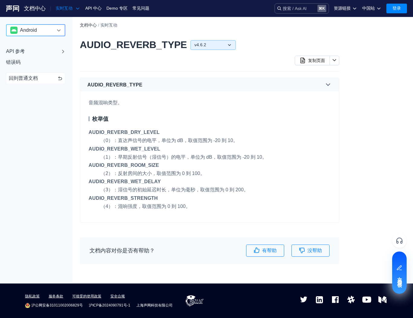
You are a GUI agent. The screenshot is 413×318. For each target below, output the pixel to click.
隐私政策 (32, 296)
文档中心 (35, 8)
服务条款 (56, 296)
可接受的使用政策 (86, 296)
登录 (396, 8)
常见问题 (140, 8)
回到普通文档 (23, 78)
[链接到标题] (145, 84)
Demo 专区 (117, 8)
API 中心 (93, 8)
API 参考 (15, 51)
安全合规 (117, 296)
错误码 (13, 62)
